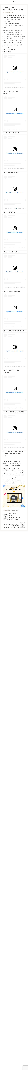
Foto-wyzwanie (15, 510)
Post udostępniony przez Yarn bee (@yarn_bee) (15, 168)
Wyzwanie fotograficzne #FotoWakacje (14, 517)
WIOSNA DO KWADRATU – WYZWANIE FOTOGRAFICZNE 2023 (11, 526)
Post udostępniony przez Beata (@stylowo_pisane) (16, 447)
